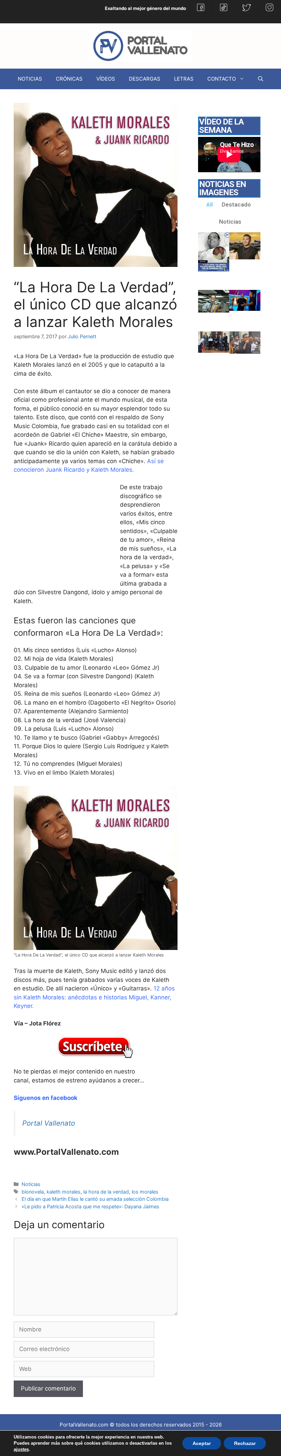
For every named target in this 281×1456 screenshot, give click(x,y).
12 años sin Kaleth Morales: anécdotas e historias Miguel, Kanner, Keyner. (94, 997)
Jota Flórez (45, 1023)
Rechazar (245, 1443)
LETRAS (184, 78)
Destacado (236, 204)
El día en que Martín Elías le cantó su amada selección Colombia (95, 1199)
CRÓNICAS (69, 78)
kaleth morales (64, 1192)
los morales (145, 1192)
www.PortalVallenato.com (66, 1152)
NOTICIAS (30, 78)
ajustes (21, 1449)
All (209, 204)
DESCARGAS (144, 78)
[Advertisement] (65, 535)
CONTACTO (221, 78)
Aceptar (202, 1443)
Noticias (31, 1184)
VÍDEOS (105, 78)
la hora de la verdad (106, 1192)
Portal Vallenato (48, 1123)
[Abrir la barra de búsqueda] (260, 79)
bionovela (33, 1192)
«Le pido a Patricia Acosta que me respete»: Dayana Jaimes (90, 1206)
